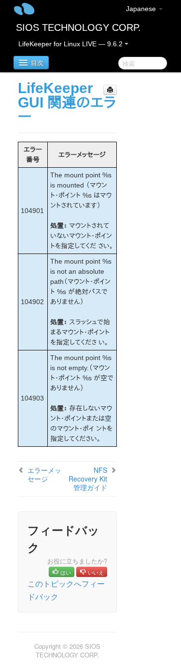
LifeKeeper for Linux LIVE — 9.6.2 (71, 44)
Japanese (142, 9)
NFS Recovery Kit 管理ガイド (88, 479)
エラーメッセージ (44, 474)
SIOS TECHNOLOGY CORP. (78, 27)
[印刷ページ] (110, 90)
